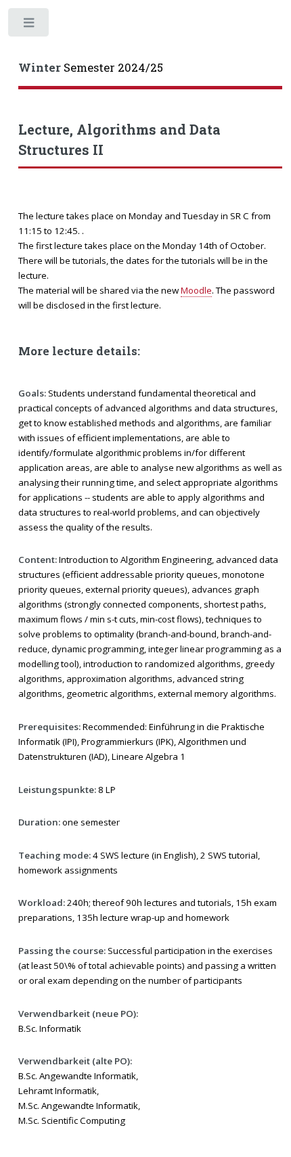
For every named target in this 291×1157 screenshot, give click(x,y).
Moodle (196, 290)
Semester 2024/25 (90, 67)
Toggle (29, 25)
